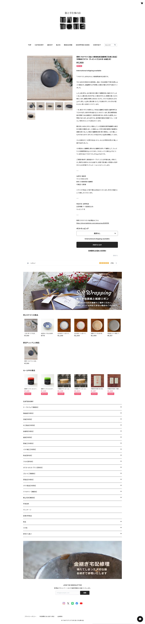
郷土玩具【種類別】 (29, 498)
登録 (84, 593)
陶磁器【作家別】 (28, 413)
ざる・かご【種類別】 (29, 473)
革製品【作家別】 (28, 479)
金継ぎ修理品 (27, 516)
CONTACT (97, 45)
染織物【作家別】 (28, 431)
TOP (29, 45)
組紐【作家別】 (27, 437)
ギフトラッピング (82, 229)
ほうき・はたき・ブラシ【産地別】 (33, 467)
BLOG (58, 45)
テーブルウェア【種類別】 (30, 407)
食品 (24, 522)
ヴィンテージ (27, 510)
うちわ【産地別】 (28, 461)
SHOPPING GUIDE (82, 45)
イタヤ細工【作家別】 (29, 449)
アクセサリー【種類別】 (30, 491)
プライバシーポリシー (30, 616)
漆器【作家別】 (27, 419)
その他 (25, 528)
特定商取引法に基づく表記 (47, 616)
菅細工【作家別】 (28, 443)
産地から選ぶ (27, 534)
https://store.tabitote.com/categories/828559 (92, 223)
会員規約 (60, 616)
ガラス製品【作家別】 (29, 485)
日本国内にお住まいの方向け (97, 250)
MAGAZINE (68, 45)
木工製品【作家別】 (29, 425)
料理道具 (26, 504)
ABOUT (50, 45)
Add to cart (97, 245)
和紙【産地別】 (27, 455)
